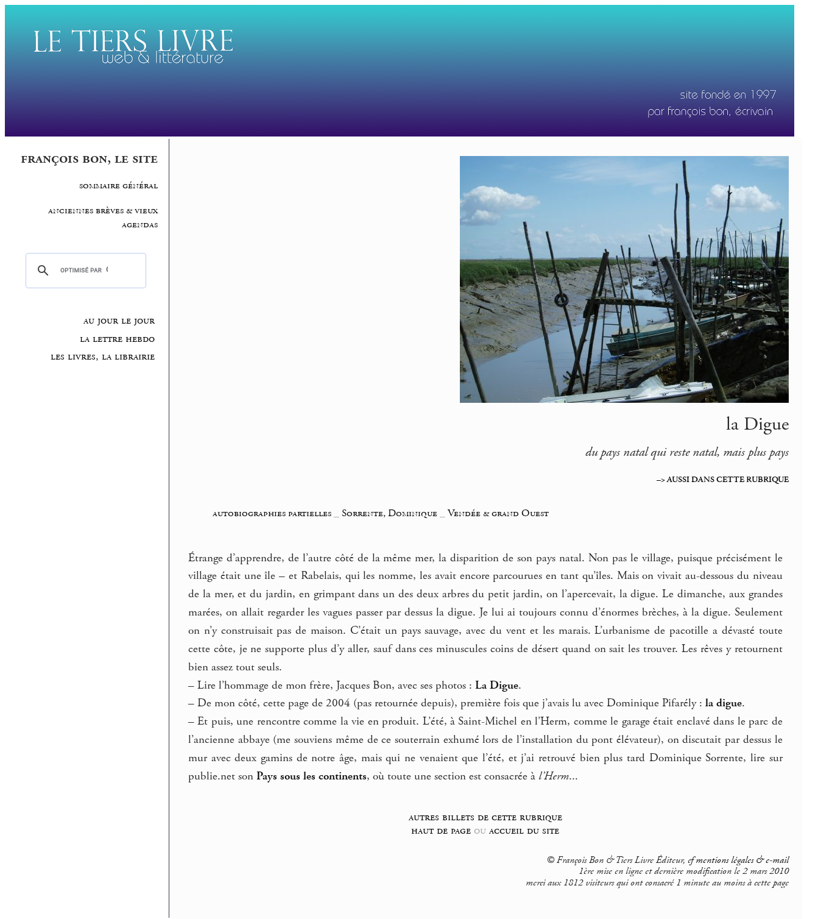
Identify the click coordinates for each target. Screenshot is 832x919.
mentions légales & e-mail (742, 860)
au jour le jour (119, 320)
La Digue (496, 685)
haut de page (441, 830)
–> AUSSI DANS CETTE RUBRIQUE (723, 479)
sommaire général (118, 185)
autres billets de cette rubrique (485, 817)
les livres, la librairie (103, 356)
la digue (723, 703)
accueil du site (524, 830)
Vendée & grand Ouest (498, 513)
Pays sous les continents (311, 776)
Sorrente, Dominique (391, 513)
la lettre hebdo (117, 339)
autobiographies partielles (272, 513)
